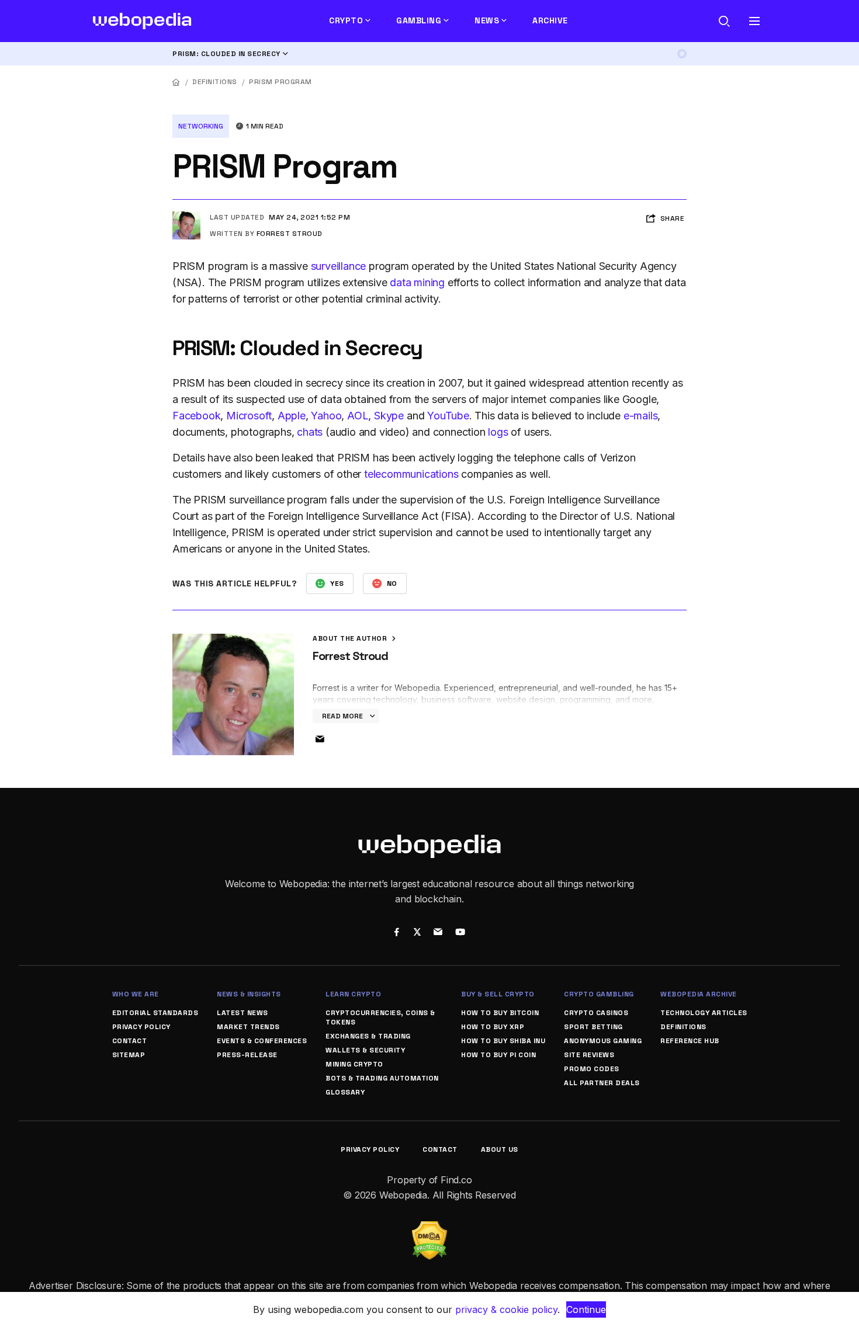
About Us (499, 1149)
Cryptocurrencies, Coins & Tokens (380, 1017)
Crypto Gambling (599, 994)
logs (498, 432)
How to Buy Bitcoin (500, 1012)
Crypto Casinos (596, 1012)
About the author (351, 638)
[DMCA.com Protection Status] (429, 1228)
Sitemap (129, 1054)
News (486, 20)
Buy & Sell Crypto (498, 994)
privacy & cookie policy (506, 1309)
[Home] (176, 82)
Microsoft (249, 415)
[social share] (396, 933)
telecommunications (411, 474)
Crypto (346, 20)
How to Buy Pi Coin (498, 1054)
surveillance (338, 266)
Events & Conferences (262, 1040)
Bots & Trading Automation (382, 1078)
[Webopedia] (142, 21)
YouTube (448, 415)
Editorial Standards (155, 1012)
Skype (389, 415)
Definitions (214, 81)
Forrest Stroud (290, 233)
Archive (550, 20)
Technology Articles (703, 1012)
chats (310, 432)
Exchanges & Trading (368, 1036)
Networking (200, 126)
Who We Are (135, 994)
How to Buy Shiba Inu (503, 1040)
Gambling (418, 20)
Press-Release (247, 1054)
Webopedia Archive (698, 994)
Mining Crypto (354, 1064)
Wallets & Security (365, 1050)
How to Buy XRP (492, 1026)
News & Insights (249, 994)
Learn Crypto (353, 994)
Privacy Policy (141, 1026)
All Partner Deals (602, 1083)
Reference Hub (689, 1040)
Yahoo (326, 415)
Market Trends (248, 1026)
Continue (586, 1309)
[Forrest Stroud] (186, 216)
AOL (357, 415)
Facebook (196, 415)
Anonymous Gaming (603, 1040)
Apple (292, 415)
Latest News (242, 1012)
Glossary (345, 1092)
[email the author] (320, 739)
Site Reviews (589, 1054)
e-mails (641, 415)
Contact (129, 1040)
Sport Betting (593, 1026)
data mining (417, 282)
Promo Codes (591, 1069)
